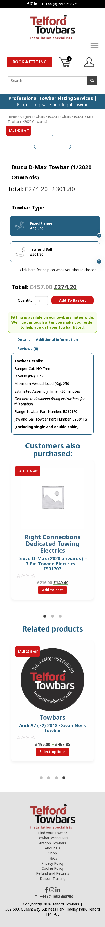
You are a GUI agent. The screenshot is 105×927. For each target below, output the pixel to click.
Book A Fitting (29, 62)
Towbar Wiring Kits (52, 837)
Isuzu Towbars (59, 116)
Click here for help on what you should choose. (58, 269)
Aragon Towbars (32, 116)
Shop (52, 853)
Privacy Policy (52, 863)
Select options (52, 751)
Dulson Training (52, 878)
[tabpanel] (52, 533)
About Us (52, 848)
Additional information (57, 339)
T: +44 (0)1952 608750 (59, 3)
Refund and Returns (52, 873)
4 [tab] (64, 778)
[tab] (24, 339)
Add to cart (52, 589)
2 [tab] (52, 616)
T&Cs (52, 858)
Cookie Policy (53, 868)
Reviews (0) (27, 348)
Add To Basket (72, 300)
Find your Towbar (52, 832)
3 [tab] (60, 616)
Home (12, 116)
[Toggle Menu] (94, 45)
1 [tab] (44, 616)
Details (23, 339)
